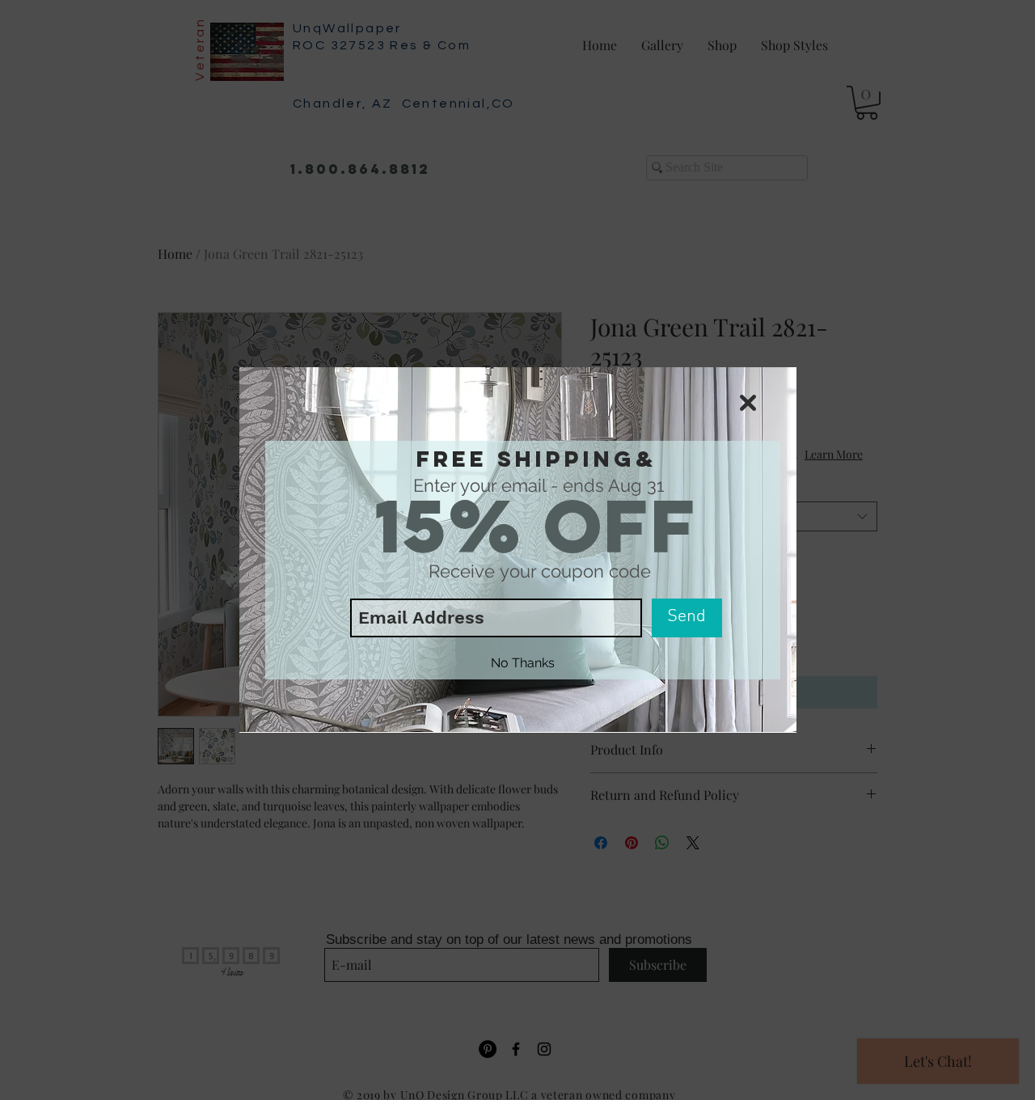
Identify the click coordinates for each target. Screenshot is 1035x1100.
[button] (748, 403)
